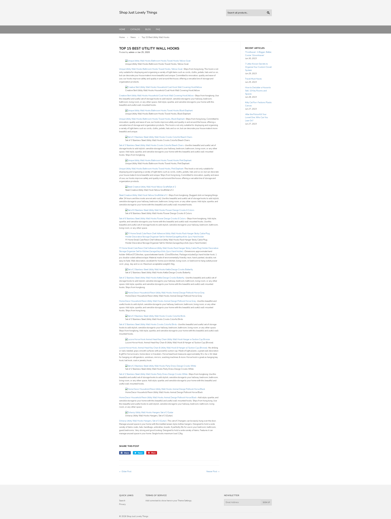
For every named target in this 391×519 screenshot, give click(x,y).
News (133, 37)
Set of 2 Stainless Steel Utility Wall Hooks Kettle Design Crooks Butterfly (151, 277)
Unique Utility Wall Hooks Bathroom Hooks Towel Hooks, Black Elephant (152, 119)
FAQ (158, 29)
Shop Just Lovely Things (137, 516)
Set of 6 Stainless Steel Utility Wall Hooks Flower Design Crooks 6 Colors (152, 218)
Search (122, 500)
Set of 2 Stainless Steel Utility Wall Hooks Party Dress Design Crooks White (153, 374)
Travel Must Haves (253, 78)
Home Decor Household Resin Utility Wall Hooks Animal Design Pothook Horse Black (157, 397)
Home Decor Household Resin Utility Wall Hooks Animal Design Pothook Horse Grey (157, 301)
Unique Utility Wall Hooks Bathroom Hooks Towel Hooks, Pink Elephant (151, 168)
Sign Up (266, 502)
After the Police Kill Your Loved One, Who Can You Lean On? (256, 117)
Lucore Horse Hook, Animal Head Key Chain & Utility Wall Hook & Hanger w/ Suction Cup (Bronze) (163, 347)
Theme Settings (185, 500)
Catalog (135, 29)
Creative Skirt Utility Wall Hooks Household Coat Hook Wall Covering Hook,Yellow (156, 95)
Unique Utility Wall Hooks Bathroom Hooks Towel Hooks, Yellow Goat (150, 69)
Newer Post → (212, 471)
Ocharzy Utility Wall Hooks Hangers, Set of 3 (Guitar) (142, 421)
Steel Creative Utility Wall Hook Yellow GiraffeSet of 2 (143, 195)
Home (122, 29)
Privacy (122, 504)
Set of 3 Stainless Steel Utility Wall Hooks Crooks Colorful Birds (148, 324)
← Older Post (125, 471)
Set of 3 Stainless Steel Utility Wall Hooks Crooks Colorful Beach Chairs (151, 145)
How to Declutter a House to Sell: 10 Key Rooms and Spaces (258, 90)
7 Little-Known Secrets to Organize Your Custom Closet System (258, 67)
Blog (148, 29)
